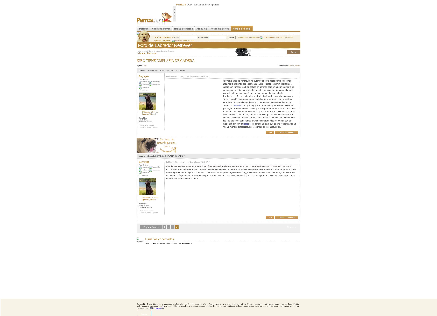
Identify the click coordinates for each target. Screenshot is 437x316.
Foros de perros (154, 51)
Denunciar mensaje (286, 132)
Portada (143, 28)
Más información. (157, 308)
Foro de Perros (241, 28)
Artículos (201, 28)
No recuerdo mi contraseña (249, 37)
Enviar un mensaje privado (149, 127)
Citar (270, 132)
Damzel (291, 66)
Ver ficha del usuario (147, 125)
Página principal (142, 51)
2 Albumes (150, 112)
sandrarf (297, 66)
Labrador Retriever (167, 51)
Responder (293, 60)
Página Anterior (152, 227)
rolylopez (144, 76)
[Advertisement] (238, 13)
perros (215, 4)
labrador (238, 105)
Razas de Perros (183, 28)
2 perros (149, 114)
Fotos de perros (220, 28)
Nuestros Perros (161, 28)
